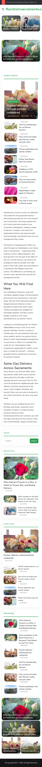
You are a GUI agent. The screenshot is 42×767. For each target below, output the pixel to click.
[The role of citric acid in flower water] (10, 200)
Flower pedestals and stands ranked (28, 150)
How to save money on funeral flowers (27, 180)
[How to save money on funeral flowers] (10, 180)
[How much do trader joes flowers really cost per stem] (10, 137)
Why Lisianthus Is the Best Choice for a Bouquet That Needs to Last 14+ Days (28, 499)
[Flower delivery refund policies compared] (21, 100)
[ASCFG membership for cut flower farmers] (10, 125)
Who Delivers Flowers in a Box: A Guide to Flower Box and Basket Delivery (20, 57)
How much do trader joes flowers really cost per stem (28, 139)
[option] (21, 43)
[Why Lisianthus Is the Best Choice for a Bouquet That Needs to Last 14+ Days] (11, 23)
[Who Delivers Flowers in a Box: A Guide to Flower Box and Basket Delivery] (21, 51)
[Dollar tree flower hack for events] (10, 159)
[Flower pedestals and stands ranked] (10, 149)
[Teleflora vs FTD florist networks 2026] (10, 169)
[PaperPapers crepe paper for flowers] (10, 191)
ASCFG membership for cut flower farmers (27, 127)
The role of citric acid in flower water (28, 201)
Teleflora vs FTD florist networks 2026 (28, 170)
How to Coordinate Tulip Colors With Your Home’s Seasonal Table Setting (27, 510)
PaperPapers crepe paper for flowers (27, 191)
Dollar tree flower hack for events (26, 160)
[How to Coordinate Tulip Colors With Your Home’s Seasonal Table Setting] (30, 23)
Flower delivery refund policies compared (25, 652)
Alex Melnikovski (13, 116)
